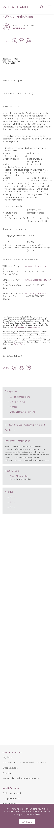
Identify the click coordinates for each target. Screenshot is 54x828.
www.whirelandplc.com (36, 266)
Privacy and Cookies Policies (27, 814)
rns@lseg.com (19, 327)
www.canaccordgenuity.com (38, 279)
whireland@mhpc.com (35, 293)
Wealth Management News (22, 411)
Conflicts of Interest (12, 793)
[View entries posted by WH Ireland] (6, 27)
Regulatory (8, 757)
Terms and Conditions (36, 811)
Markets (14, 406)
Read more (10, 430)
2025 (12, 502)
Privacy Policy (19, 344)
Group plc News (17, 401)
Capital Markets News (20, 396)
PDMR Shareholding (19, 476)
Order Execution (10, 767)
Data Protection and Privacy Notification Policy (24, 762)
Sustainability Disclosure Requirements (21, 778)
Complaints (8, 773)
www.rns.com (35, 327)
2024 (12, 507)
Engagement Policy (11, 798)
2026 (12, 497)
